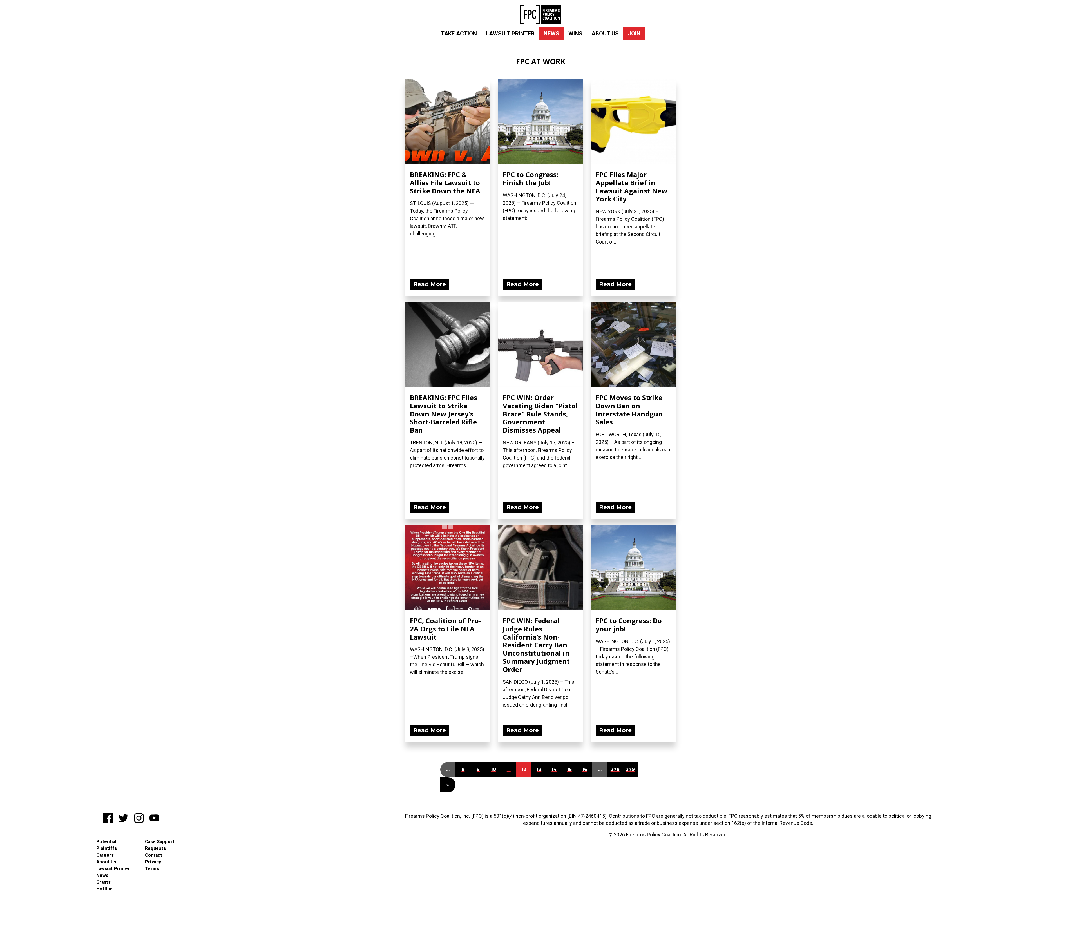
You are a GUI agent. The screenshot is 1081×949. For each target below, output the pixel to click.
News (551, 33)
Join (634, 33)
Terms (152, 868)
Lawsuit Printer (510, 33)
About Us (605, 33)
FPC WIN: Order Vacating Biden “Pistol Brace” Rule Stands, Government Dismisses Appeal (540, 414)
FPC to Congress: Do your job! (629, 624)
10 (493, 769)
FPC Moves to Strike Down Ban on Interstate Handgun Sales (629, 409)
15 (569, 769)
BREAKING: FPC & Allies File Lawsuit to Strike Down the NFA (445, 182)
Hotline (104, 889)
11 (509, 769)
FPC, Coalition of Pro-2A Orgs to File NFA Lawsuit (445, 628)
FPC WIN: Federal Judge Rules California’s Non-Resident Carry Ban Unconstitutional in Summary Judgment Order (536, 645)
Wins (575, 33)
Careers (105, 855)
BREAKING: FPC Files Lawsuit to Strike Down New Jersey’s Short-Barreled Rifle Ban (443, 414)
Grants (103, 882)
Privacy (153, 862)
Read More (429, 284)
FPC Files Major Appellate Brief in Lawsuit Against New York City (631, 186)
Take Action (459, 33)
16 (584, 769)
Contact (153, 855)
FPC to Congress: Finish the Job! (530, 178)
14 (554, 769)
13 (539, 769)
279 (630, 769)
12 (523, 769)
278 (615, 769)
